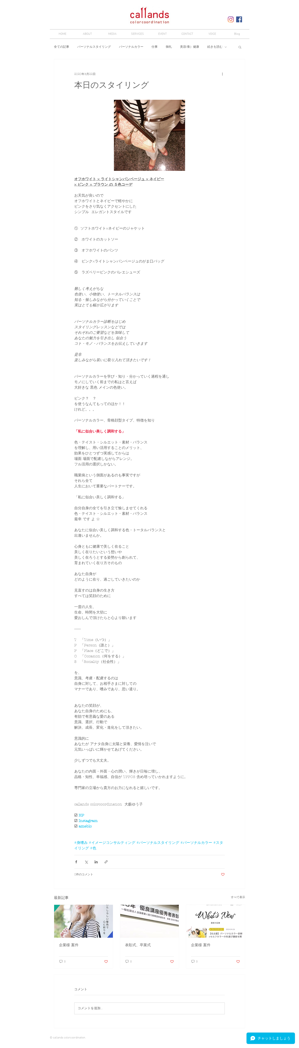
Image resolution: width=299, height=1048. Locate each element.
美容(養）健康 (189, 47)
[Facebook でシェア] (76, 862)
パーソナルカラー (131, 47)
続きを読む (215, 47)
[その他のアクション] (222, 74)
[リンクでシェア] (106, 862)
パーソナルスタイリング (94, 47)
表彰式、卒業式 (138, 945)
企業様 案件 (69, 945)
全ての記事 (61, 47)
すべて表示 (238, 897)
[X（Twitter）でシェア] (86, 862)
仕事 (155, 47)
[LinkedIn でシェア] (96, 862)
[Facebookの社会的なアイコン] (239, 19)
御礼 (169, 47)
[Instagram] (231, 19)
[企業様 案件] (83, 921)
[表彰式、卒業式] (149, 921)
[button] (240, 47)
